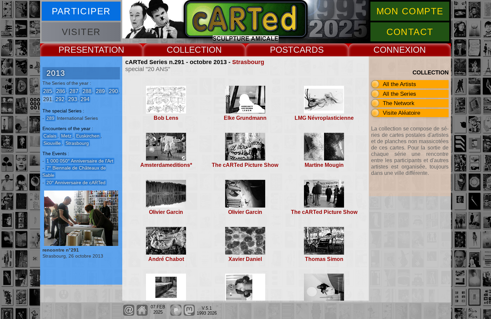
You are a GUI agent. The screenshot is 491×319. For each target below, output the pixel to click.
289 (100, 91)
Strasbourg (248, 62)
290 (113, 91)
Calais (49, 135)
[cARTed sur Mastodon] (189, 314)
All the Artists (399, 84)
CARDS (308, 49)
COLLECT (186, 49)
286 (60, 91)
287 (73, 91)
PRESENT (78, 49)
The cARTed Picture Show (245, 165)
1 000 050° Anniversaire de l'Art (79, 161)
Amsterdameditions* (166, 165)
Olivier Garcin (166, 212)
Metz (66, 135)
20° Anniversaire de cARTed (76, 182)
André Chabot (166, 259)
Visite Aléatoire (401, 112)
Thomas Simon (324, 259)
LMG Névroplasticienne (324, 118)
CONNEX (392, 49)
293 (72, 99)
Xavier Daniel (245, 259)
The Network (399, 103)
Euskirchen (88, 135)
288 (87, 91)
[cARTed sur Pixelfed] (175, 314)
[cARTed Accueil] (141, 314)
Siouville (52, 143)
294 (85, 99)
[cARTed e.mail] (128, 314)
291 (47, 99)
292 (59, 99)
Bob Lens (166, 118)
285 (47, 91)
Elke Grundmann (245, 118)
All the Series (399, 93)
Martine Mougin (324, 165)
